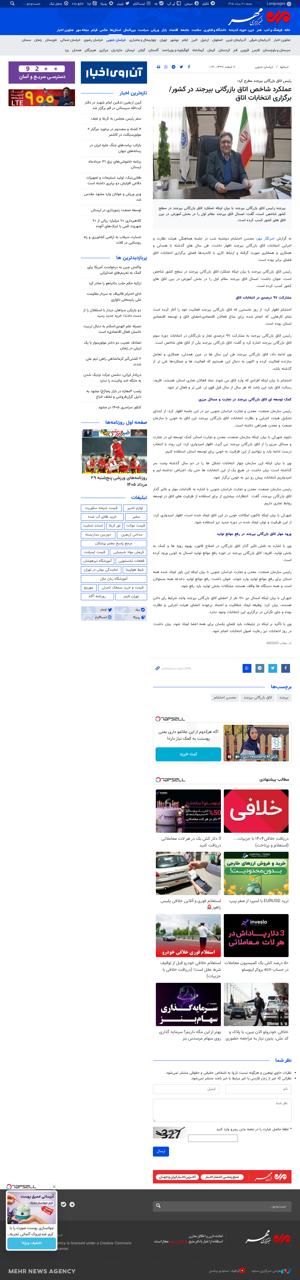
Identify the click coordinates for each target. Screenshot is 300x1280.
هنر (259, 30)
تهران (163, 40)
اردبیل (205, 40)
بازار (164, 30)
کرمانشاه (198, 50)
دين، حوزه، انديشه (241, 30)
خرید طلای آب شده (102, 517)
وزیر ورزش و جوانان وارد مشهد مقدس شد (112, 197)
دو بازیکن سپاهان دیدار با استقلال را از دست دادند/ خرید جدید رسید (112, 313)
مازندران (116, 50)
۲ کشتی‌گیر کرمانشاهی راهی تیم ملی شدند (113, 361)
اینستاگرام (139, 4)
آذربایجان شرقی (259, 40)
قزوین (245, 50)
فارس (256, 50)
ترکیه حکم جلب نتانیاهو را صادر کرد (115, 283)
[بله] (63, 1205)
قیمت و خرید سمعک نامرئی (123, 588)
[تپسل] (158, 719)
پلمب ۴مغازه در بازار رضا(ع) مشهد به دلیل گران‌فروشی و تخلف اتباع (113, 394)
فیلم (94, 30)
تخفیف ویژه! (32, 1243)
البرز (194, 40)
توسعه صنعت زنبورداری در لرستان (116, 210)
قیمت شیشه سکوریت (101, 508)
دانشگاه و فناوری (215, 30)
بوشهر (174, 40)
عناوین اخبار (282, 40)
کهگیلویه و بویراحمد (175, 50)
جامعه (184, 30)
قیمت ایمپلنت (94, 552)
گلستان (154, 50)
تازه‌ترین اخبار (133, 93)
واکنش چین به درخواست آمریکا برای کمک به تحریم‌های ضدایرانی (114, 270)
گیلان (141, 50)
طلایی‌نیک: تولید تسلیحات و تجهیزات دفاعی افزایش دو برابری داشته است (113, 180)
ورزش (155, 30)
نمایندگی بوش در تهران (101, 570)
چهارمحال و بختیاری (142, 40)
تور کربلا (114, 526)
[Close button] (54, 1187)
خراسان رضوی (93, 40)
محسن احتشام (225, 698)
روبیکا (104, 4)
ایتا (89, 4)
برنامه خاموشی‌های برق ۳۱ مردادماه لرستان (114, 164)
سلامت (196, 30)
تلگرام (206, 4)
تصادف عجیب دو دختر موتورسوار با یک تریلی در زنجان (112, 345)
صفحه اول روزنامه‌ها (126, 422)
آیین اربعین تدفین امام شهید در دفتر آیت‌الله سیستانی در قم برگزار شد (113, 105)
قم (235, 50)
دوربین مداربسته (98, 535)
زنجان (38, 40)
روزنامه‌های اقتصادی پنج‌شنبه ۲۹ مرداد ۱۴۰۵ (117, 481)
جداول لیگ (56, 4)
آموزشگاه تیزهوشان (97, 561)
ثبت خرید (188, 754)
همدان (76, 50)
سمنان (26, 40)
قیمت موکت (135, 526)
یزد (67, 50)
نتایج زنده (78, 3)
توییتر (120, 4)
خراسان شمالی (70, 40)
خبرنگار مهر (266, 239)
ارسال (161, 1151)
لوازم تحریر (135, 508)
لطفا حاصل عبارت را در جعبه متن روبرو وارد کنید (254, 1129)
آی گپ (171, 4)
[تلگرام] (72, 1205)
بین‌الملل (129, 30)
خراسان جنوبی (116, 40)
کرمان (211, 50)
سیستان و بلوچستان (276, 50)
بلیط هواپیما (135, 570)
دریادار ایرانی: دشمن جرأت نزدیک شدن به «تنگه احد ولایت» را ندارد (112, 377)
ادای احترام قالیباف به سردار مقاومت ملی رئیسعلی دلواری (114, 296)
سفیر (136, 517)
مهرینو (88, 588)
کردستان (224, 50)
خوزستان (51, 40)
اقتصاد (173, 30)
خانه (287, 30)
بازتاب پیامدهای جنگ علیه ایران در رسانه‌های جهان (115, 148)
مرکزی (103, 50)
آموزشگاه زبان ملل (113, 579)
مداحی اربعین (131, 535)
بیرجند (284, 698)
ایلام (185, 40)
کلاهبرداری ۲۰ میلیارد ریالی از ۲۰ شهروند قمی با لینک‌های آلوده (117, 223)
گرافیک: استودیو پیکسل (224, 1271)
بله (156, 4)
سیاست (143, 30)
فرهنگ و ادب (273, 30)
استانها (284, 67)
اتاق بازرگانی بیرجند (257, 698)
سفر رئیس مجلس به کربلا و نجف (116, 119)
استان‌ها (115, 30)
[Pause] (229, 756)
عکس (104, 30)
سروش (189, 4)
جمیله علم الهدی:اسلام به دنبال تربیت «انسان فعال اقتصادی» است (112, 329)
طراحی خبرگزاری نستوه (266, 1271)
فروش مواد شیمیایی (128, 552)
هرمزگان (90, 50)
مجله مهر (82, 30)
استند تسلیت (93, 526)
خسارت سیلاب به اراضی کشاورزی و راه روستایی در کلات (112, 240)
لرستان (130, 50)
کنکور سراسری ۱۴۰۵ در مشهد (119, 407)
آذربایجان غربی (236, 40)
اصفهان (217, 40)
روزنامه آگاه (97, 596)
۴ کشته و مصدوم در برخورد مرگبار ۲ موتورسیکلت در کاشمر (114, 132)
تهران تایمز (131, 596)
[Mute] (237, 756)
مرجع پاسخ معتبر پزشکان (113, 543)
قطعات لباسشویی (131, 561)
